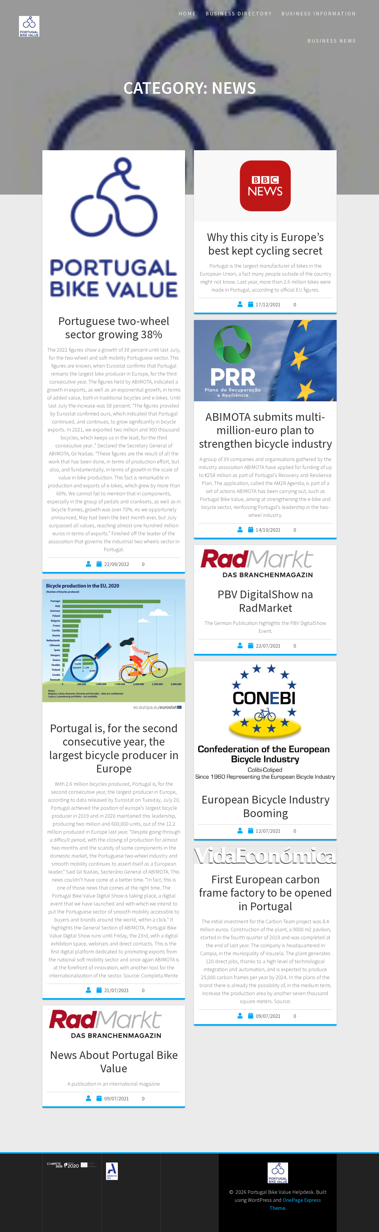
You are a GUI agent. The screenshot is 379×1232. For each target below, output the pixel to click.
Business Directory (238, 13)
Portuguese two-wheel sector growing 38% (113, 327)
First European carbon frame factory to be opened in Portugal (265, 893)
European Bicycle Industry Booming (265, 806)
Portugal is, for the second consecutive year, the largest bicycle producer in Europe (114, 748)
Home (187, 13)
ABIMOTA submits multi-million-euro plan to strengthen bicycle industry (265, 430)
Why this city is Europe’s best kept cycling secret (265, 243)
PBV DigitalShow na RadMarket (265, 601)
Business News (331, 40)
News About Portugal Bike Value (114, 1061)
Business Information (318, 13)
